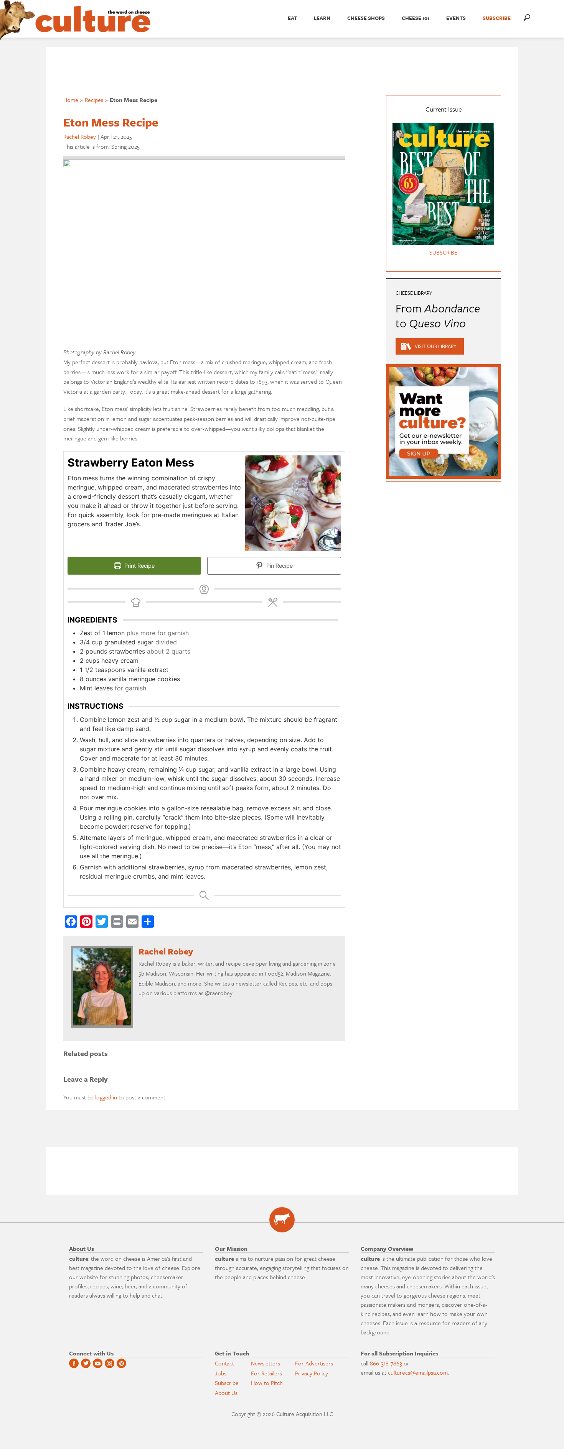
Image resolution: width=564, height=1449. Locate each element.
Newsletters (265, 1363)
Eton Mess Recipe (110, 122)
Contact (224, 1363)
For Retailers (266, 1373)
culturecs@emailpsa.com (418, 1372)
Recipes (94, 99)
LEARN (322, 18)
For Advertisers (314, 1363)
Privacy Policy (311, 1373)
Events (456, 18)
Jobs (220, 1373)
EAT (292, 18)
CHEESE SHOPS (366, 18)
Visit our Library (435, 346)
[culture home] (92, 25)
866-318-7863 (386, 1363)
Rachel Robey (79, 136)
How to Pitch (267, 1382)
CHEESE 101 (415, 18)
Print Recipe (139, 565)
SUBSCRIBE (497, 18)
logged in (106, 1097)
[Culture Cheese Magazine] (282, 1219)
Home (70, 99)
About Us (226, 1392)
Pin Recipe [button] (279, 565)
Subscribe (227, 1382)
